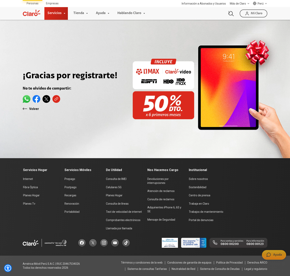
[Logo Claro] (31, 13)
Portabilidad (72, 211)
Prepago (70, 179)
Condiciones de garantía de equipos (189, 262)
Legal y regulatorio (255, 268)
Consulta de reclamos (160, 199)
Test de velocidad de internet (124, 211)
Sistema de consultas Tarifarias (147, 268)
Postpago (71, 187)
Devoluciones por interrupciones (158, 180)
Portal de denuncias (201, 220)
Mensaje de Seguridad (161, 219)
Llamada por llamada (119, 228)
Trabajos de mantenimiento (206, 211)
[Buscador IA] (230, 13)
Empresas (52, 3)
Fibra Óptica (30, 187)
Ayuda (101, 13)
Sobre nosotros (198, 179)
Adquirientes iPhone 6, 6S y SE (164, 209)
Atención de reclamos (161, 191)
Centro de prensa (199, 195)
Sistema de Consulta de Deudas (220, 268)
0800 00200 (230, 244)
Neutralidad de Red (183, 268)
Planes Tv (29, 203)
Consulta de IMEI (116, 179)
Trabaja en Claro (199, 203)
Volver (34, 109)
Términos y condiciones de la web (142, 262)
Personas (32, 3)
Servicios (55, 13)
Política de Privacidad (229, 262)
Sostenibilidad (197, 187)
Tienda (78, 13)
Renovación (72, 203)
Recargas (70, 195)
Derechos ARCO (257, 262)
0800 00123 (255, 244)
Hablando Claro (129, 13)
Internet (28, 179)
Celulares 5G (114, 187)
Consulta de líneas (117, 203)
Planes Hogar (31, 195)
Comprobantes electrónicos (123, 220)
